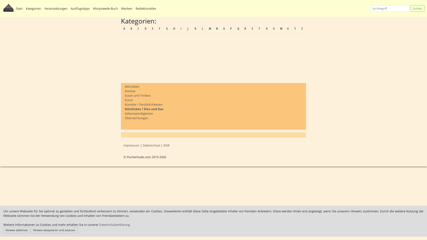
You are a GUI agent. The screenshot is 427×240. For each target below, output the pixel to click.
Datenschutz (151, 145)
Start (19, 8)
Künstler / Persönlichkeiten (144, 104)
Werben (126, 8)
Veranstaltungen (55, 8)
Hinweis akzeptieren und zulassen (54, 230)
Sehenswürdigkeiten (139, 114)
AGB (166, 145)
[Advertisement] (213, 59)
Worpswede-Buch (105, 8)
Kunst (129, 100)
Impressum (131, 145)
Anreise (130, 91)
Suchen (417, 8)
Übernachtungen (136, 118)
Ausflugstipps (80, 8)
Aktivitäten (132, 86)
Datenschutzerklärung (114, 225)
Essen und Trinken (138, 96)
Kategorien (33, 8)
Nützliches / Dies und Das (144, 109)
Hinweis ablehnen (17, 230)
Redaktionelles (146, 8)
